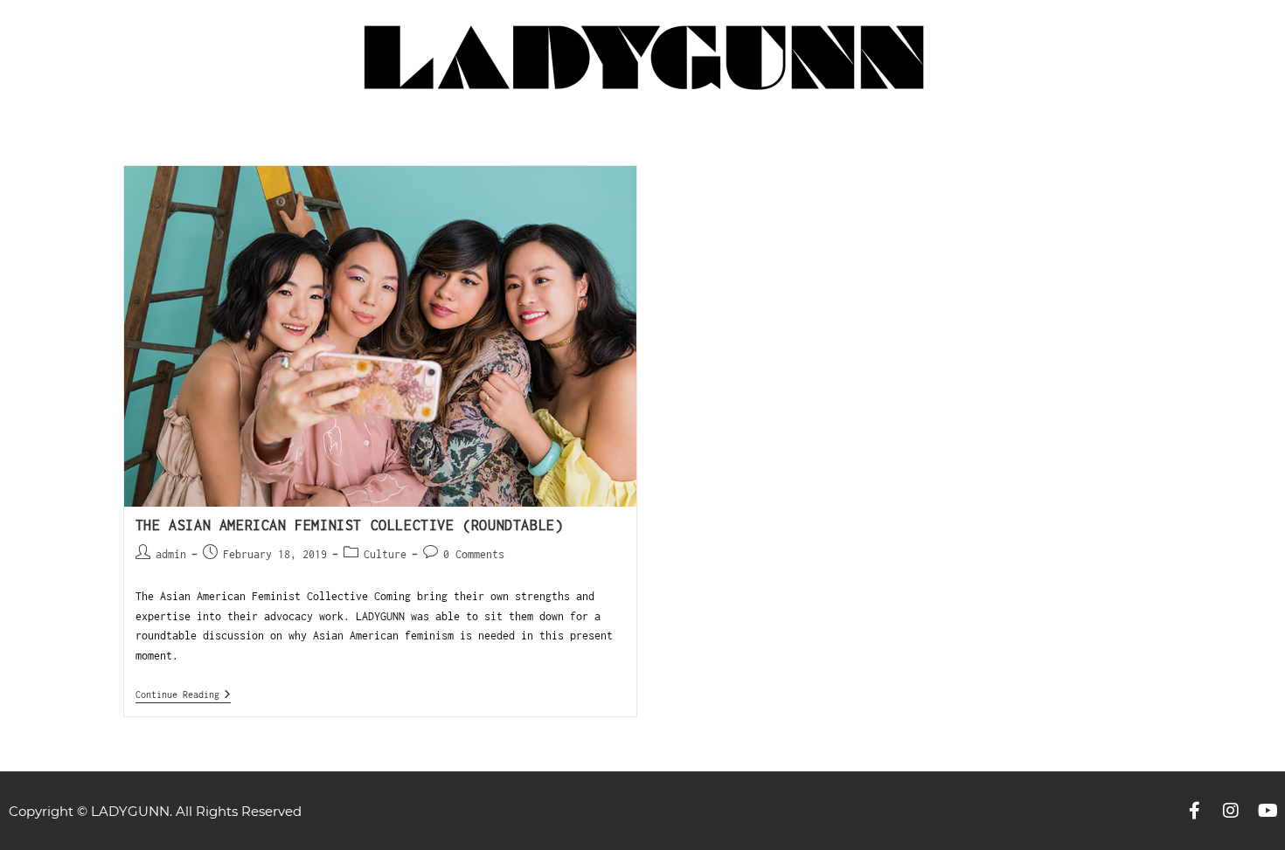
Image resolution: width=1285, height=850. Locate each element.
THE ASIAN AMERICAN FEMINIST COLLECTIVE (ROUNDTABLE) (349, 525)
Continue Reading (183, 694)
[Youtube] (1267, 810)
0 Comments (473, 554)
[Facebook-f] (1194, 810)
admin (171, 554)
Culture (385, 554)
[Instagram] (1231, 810)
